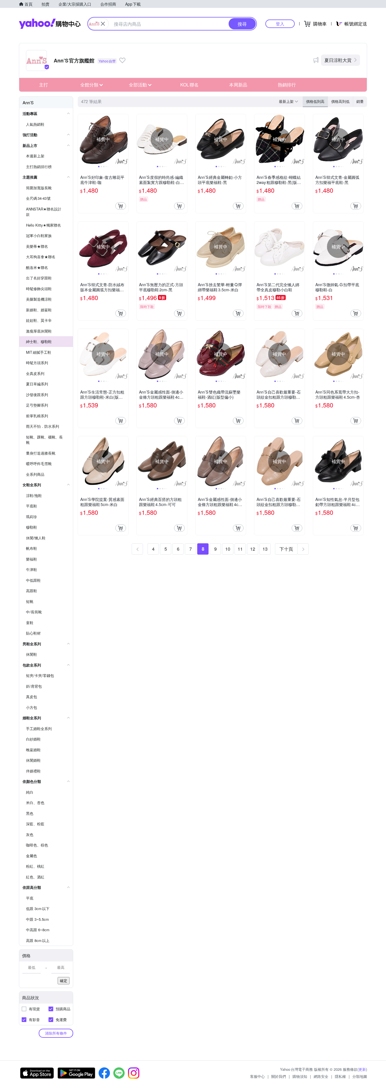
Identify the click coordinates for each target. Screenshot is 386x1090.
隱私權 (340, 1076)
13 (265, 549)
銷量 (360, 101)
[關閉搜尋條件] (102, 23)
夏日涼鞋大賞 (338, 60)
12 (252, 549)
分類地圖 (359, 1076)
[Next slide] (124, 139)
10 (227, 549)
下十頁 (286, 549)
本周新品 (238, 84)
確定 (63, 980)
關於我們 (278, 1076)
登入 (280, 24)
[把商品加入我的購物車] (120, 206)
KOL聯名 (189, 84)
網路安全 (321, 1076)
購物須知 (299, 1076)
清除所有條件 (56, 1033)
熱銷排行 (287, 84)
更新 (362, 1069)
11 (240, 549)
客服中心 (257, 1076)
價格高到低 (340, 101)
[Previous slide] (81, 139)
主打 (43, 84)
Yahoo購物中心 (50, 24)
